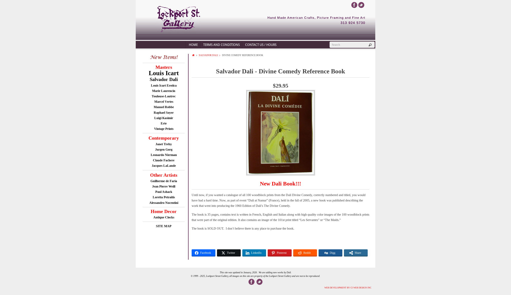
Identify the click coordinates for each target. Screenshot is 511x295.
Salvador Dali (208, 55)
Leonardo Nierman (164, 155)
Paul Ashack (163, 191)
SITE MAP (163, 226)
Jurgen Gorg (163, 149)
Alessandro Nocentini (163, 202)
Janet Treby (163, 144)
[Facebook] (354, 5)
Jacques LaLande (164, 165)
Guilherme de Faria (164, 181)
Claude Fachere (163, 160)
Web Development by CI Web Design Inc (347, 287)
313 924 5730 (353, 23)
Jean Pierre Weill (163, 186)
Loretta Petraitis (164, 197)
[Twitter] (361, 5)
